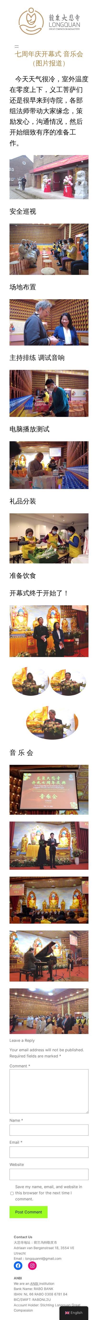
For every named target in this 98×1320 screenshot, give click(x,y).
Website (17, 1164)
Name (16, 1120)
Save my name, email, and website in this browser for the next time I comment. (48, 1192)
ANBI (34, 1283)
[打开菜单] (17, 46)
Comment (20, 1066)
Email (16, 1142)
